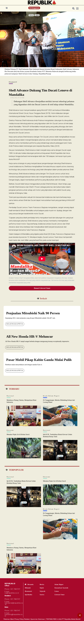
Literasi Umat (60, 594)
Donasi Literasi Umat (42, 288)
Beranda (30, 584)
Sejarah (42, 591)
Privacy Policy (18, 619)
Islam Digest (59, 584)
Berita (31, 15)
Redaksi (26, 619)
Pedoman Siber (9, 619)
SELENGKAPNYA (14, 324)
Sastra (42, 594)
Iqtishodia (28, 594)
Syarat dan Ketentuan (38, 619)
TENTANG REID (51, 619)
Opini (37, 15)
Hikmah (28, 588)
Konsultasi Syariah (61, 588)
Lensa (57, 591)
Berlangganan (34, 8)
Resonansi (28, 591)
